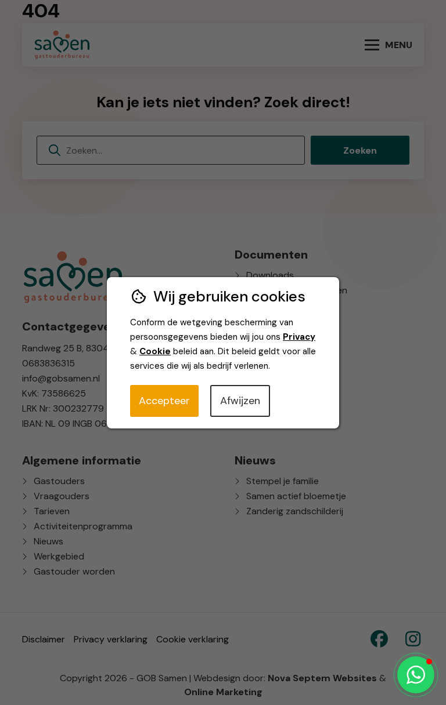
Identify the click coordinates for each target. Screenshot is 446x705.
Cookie (155, 351)
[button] (415, 674)
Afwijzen (240, 401)
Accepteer (164, 401)
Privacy (299, 337)
